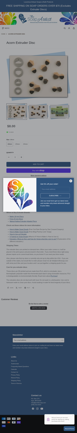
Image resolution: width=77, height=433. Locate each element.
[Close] (70, 181)
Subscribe (54, 195)
